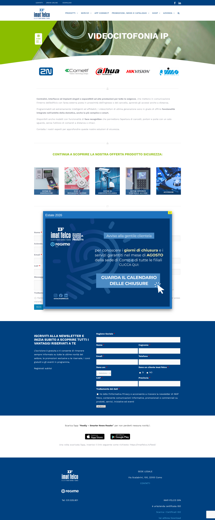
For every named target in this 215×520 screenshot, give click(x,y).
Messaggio (40, 277)
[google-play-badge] (120, 434)
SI (142, 372)
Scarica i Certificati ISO (168, 512)
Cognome (144, 345)
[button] (178, 13)
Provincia (144, 378)
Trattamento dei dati (108, 389)
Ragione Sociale (105, 334)
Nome (38, 232)
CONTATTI (145, 483)
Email (38, 254)
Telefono (144, 356)
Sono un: (101, 367)
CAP (37, 266)
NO (150, 372)
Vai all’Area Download (170, 518)
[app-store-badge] (95, 434)
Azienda (39, 243)
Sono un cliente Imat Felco (154, 367)
